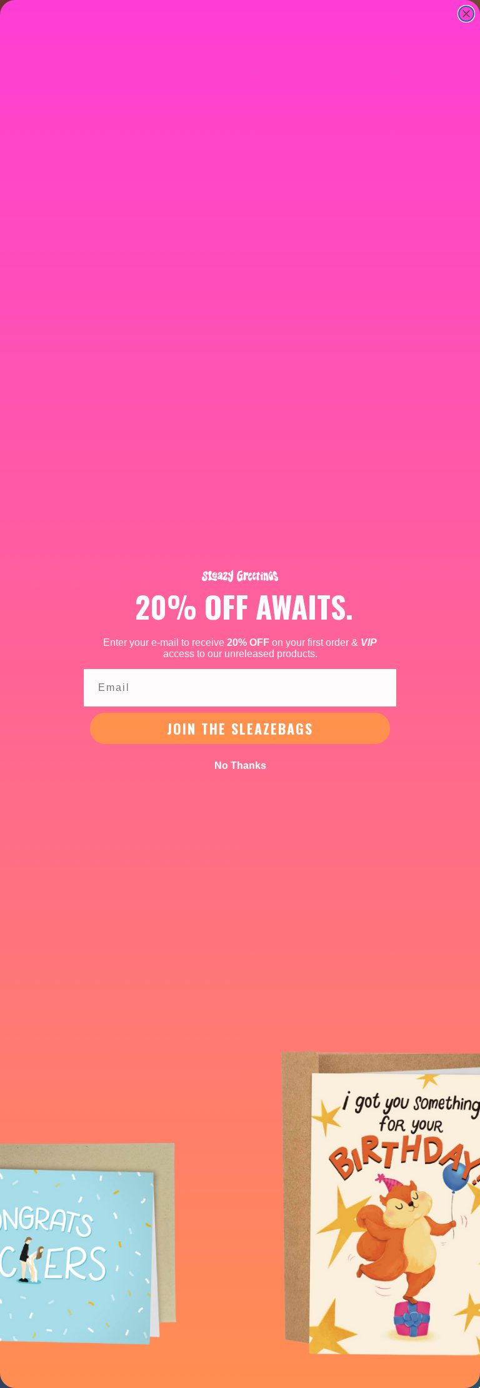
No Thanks (240, 765)
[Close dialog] (466, 13)
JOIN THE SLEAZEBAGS (240, 728)
